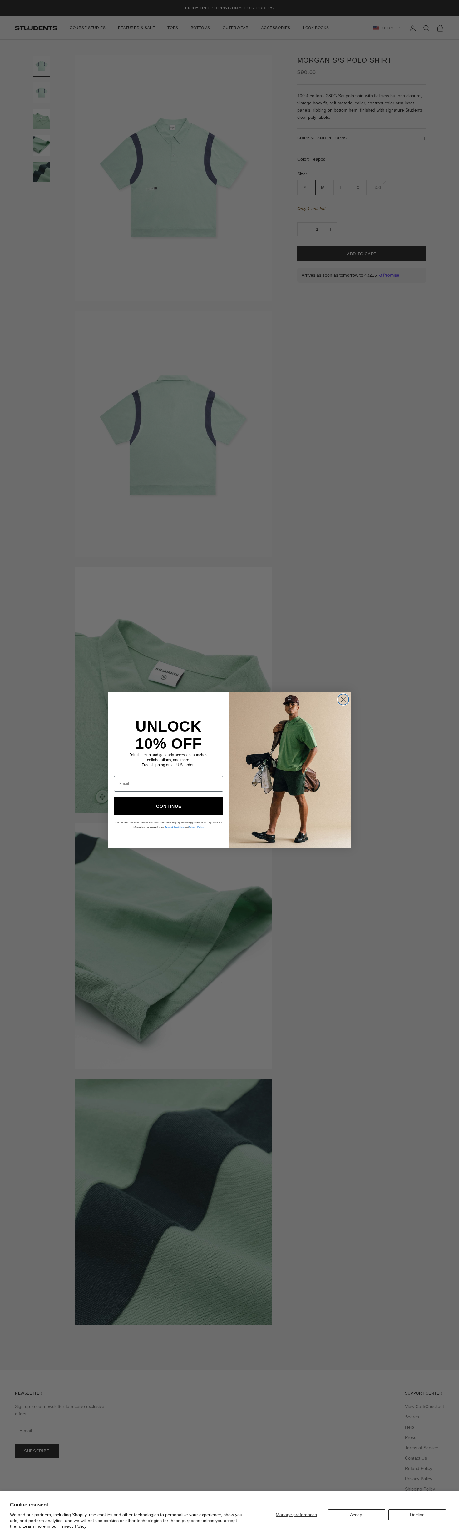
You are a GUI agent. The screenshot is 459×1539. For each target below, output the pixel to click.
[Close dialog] (343, 699)
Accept (356, 1514)
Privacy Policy (72, 1526)
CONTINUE (168, 806)
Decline (417, 1514)
